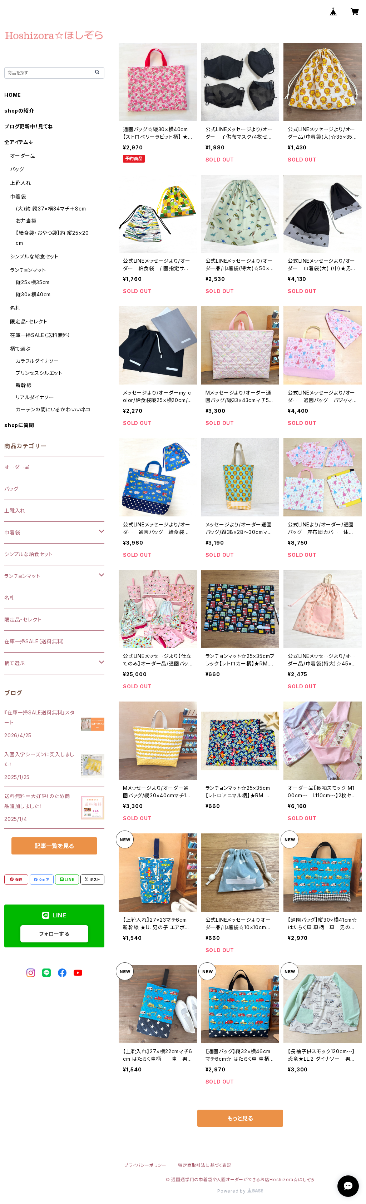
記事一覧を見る (54, 845)
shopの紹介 (19, 111)
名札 (15, 308)
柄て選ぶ (20, 349)
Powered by (232, 1191)
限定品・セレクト (28, 321)
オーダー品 (23, 156)
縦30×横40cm (33, 294)
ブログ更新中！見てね (28, 126)
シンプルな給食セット (34, 256)
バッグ (17, 169)
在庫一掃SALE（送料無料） (40, 335)
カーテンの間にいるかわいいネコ (53, 409)
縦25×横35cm (33, 282)
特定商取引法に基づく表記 (205, 1165)
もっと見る (240, 1118)
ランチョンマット (28, 270)
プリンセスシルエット (39, 373)
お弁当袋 (26, 221)
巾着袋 (18, 196)
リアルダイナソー (35, 397)
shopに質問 (19, 425)
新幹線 (23, 385)
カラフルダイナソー (37, 361)
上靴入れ (20, 183)
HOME (12, 95)
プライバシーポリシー (145, 1165)
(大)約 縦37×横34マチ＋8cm (51, 208)
